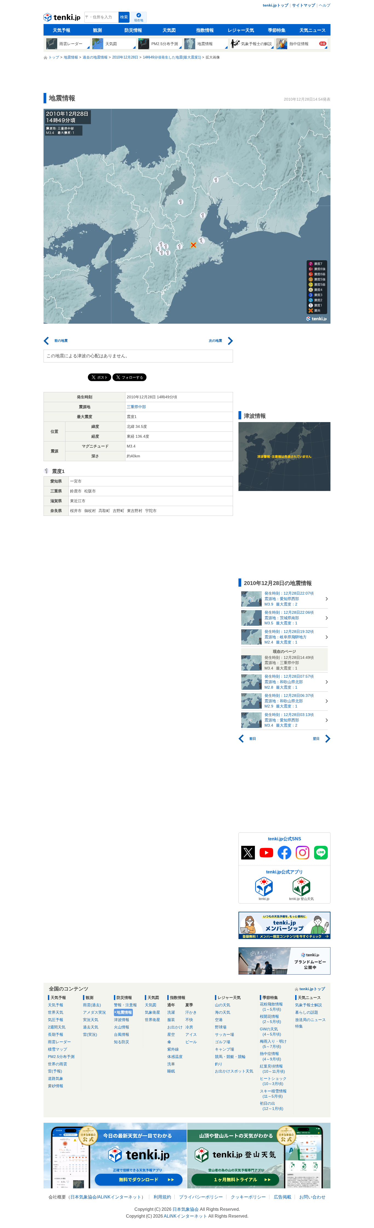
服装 (171, 1020)
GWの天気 (270, 1031)
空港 (219, 1020)
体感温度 (175, 1056)
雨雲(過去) (92, 1005)
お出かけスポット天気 (234, 1071)
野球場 (220, 1027)
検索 (124, 17)
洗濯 (171, 1012)
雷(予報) (55, 1071)
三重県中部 (136, 407)
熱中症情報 (270, 1056)
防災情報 (133, 30)
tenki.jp (63, 18)
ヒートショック (273, 1081)
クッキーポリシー (248, 1197)
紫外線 (173, 1049)
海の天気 (222, 1012)
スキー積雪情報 (273, 1093)
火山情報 (121, 1027)
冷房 (189, 1027)
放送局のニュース (310, 1020)
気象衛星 (152, 1012)
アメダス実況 (94, 1012)
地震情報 (124, 1012)
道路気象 (55, 1078)
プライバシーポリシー (201, 1197)
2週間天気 (56, 1027)
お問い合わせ (312, 1197)
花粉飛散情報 (271, 1006)
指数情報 (205, 30)
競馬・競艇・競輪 (230, 1056)
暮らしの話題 (306, 1012)
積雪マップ (57, 1049)
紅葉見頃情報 (272, 1069)
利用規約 (162, 1197)
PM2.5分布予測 (61, 1056)
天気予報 (61, 30)
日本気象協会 (83, 1197)
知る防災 (121, 1042)
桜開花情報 (270, 1019)
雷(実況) (90, 1034)
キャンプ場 (224, 1049)
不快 (189, 1020)
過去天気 (90, 1027)
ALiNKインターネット (119, 1197)
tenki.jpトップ (275, 5)
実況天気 (90, 1020)
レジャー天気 (241, 30)
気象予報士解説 (308, 1005)
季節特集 (277, 30)
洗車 (171, 1064)
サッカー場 (224, 1034)
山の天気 (222, 1005)
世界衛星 (152, 1020)
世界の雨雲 (57, 1064)
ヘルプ (324, 5)
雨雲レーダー (59, 1042)
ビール (191, 1042)
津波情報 (121, 1020)
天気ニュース (313, 30)
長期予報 (55, 1034)
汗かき (191, 1012)
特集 (299, 1026)
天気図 (169, 30)
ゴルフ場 (222, 1042)
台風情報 (121, 1034)
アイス (191, 1034)
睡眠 (171, 1071)
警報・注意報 (125, 1005)
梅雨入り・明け (273, 1044)
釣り (219, 1064)
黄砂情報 (55, 1086)
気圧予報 (55, 1020)
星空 (171, 1034)
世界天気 (55, 1012)
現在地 (138, 20)
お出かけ (175, 1027)
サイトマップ (303, 5)
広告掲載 (282, 1197)
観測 (97, 30)
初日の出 (271, 1106)
